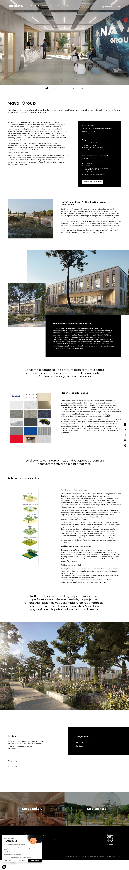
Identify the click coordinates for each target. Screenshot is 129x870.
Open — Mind (71, 6)
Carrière (61, 6)
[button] (4, 867)
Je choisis (22, 860)
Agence (52, 6)
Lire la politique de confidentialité (12, 854)
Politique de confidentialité (112, 856)
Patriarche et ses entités (49, 840)
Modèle (37, 6)
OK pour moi (35, 860)
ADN (30, 6)
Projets (44, 6)
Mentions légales (99, 856)
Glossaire (90, 856)
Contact (43, 836)
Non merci (8, 860)
